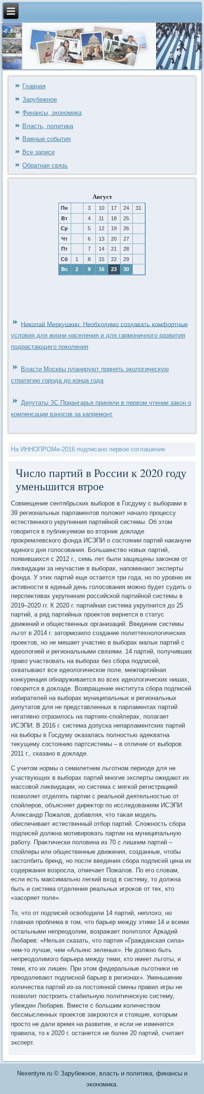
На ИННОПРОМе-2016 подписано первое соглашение (88, 449)
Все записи (38, 152)
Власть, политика (47, 126)
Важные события (46, 138)
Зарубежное (39, 99)
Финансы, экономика (52, 112)
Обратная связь (45, 165)
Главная (34, 86)
